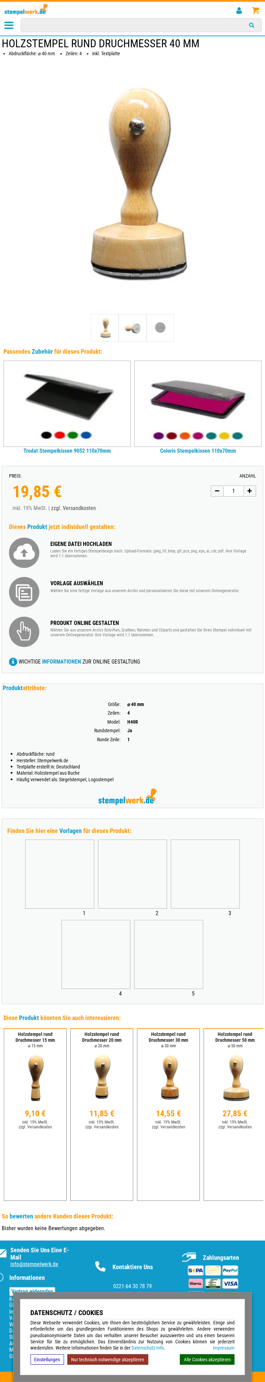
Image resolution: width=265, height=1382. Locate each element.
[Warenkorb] (255, 10)
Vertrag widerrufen (32, 1291)
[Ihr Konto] (239, 10)
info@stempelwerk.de (34, 1264)
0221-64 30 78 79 (132, 1286)
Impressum (224, 1348)
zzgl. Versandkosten (73, 508)
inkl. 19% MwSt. (35, 1122)
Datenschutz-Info (147, 1348)
